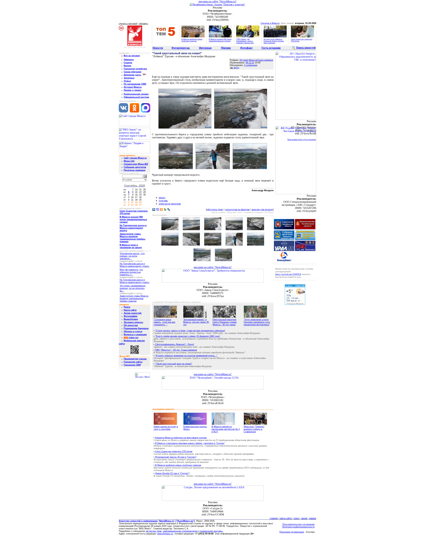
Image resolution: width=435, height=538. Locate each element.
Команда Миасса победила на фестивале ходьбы (181, 437)
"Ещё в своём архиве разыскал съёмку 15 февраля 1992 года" (187, 336)
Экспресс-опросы (133, 322)
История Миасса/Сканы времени (256, 60)
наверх (312, 518)
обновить (143, 23)
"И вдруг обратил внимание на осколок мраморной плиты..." (186, 355)
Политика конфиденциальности (298, 527)
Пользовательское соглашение (298, 524)
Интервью (205, 47)
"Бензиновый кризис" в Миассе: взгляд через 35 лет (196, 322)
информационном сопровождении (180, 531)
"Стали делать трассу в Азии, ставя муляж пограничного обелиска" (190, 330)
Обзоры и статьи (133, 331)
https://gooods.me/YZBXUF (288, 274)
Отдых (127, 81)
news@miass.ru (165, 533)
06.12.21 (250, 62)
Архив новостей (132, 313)
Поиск (127, 307)
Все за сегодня (132, 55)
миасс (162, 197)
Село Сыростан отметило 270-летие (173, 451)
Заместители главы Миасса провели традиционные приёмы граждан (134, 298)
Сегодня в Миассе (270, 23)
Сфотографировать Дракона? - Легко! (174, 344)
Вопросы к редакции (135, 334)
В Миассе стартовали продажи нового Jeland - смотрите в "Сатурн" (190, 443)
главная (274, 518)
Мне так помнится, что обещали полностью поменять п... (131, 272)
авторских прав (154, 531)
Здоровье (129, 78)
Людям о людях (132, 90)
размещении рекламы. (211, 531)
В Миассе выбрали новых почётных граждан (191, 40)
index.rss (133, 337)
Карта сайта (130, 310)
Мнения (226, 47)
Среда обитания (132, 72)
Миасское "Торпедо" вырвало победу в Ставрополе (254, 429)
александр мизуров (170, 203)
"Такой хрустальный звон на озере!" (173, 363)
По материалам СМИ (135, 84)
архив (304, 518)
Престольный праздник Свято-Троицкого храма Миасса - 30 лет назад (225, 322)
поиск (296, 518)
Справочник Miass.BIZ (136, 164)
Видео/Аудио (131, 319)
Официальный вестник (136, 97)
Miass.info (129, 161)
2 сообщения (250, 65)
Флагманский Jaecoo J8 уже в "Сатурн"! (175, 457)
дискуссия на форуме (237, 209)
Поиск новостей (306, 47)
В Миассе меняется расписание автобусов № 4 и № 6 (226, 429)
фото (236, 67)
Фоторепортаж (180, 47)
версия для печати (262, 209)
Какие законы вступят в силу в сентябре (166, 427)
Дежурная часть (132, 75)
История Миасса (133, 87)
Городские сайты (133, 362)
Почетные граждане (134, 170)
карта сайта (286, 518)
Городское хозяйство (135, 68)
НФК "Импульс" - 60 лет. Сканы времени (176, 350)
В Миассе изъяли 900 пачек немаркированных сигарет (220, 40)
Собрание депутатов (135, 167)
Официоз (129, 59)
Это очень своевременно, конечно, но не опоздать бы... (133, 288)
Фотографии (130, 316)
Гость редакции (271, 47)
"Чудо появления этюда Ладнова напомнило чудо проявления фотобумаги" (257, 322)
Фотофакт (246, 47)
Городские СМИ (132, 365)
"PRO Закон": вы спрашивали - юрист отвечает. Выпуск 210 (245, 41)
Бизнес (127, 65)
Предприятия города (135, 359)
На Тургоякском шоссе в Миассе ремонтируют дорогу (134, 264)
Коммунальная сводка (136, 94)
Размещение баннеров (136, 328)
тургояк (163, 200)
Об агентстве (131, 325)
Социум (128, 62)
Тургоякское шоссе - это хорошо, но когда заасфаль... (132, 256)
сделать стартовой (128, 23)
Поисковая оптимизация (291, 532)
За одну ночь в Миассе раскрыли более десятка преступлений (274, 41)
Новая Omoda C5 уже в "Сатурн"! (172, 473)
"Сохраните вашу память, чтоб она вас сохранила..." (164, 322)
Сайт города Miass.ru (135, 158)
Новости (158, 47)
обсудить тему (215, 209)
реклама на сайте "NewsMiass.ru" (217, 1)
